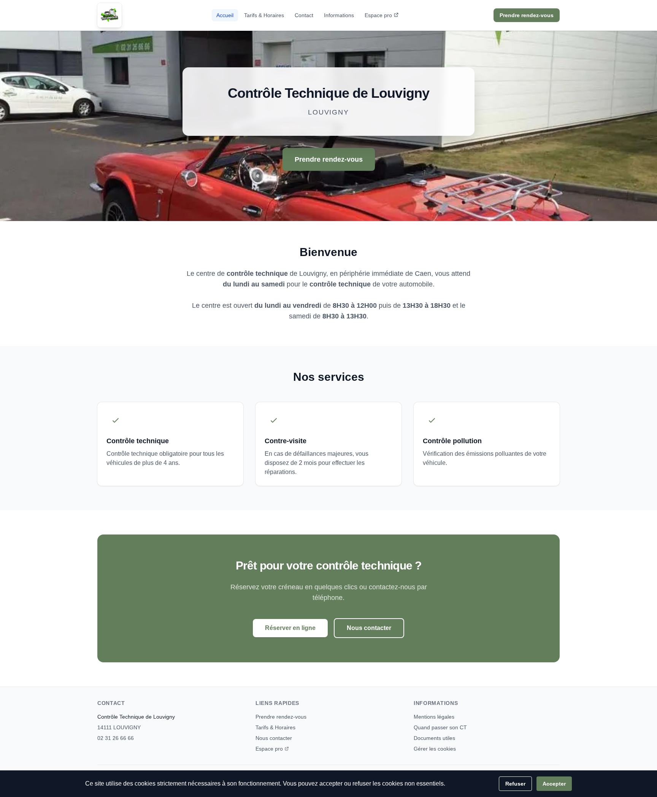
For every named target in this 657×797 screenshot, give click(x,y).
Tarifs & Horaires (264, 15)
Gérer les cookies (435, 749)
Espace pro (378, 15)
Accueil (224, 15)
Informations (339, 15)
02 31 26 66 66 (115, 738)
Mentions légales (434, 717)
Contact (304, 15)
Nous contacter (369, 628)
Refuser (515, 784)
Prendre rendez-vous (527, 15)
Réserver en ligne (290, 628)
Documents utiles (434, 738)
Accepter (554, 784)
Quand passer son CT (440, 727)
